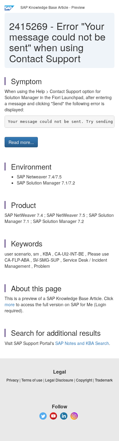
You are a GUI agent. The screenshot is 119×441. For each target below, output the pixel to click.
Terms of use (31, 379)
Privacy (12, 379)
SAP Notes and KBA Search (82, 343)
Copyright (84, 379)
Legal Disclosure (59, 379)
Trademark (104, 379)
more (10, 304)
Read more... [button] (21, 142)
